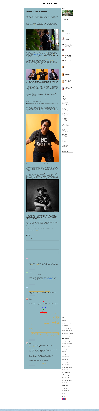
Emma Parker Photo (65, 260)
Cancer (63, 227)
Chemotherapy (64, 232)
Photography (28, 234)
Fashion (68, 271)
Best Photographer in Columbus (66, 218)
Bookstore (63, 224)
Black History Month (65, 219)
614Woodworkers (64, 211)
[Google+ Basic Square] (65, 288)
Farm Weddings (64, 271)
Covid (62, 253)
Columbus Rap (69, 247)
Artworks (67, 214)
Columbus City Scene (65, 239)
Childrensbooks (69, 232)
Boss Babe (67, 224)
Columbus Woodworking (65, 250)
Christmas (63, 234)
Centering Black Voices (65, 231)
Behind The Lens (28, 235)
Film (62, 279)
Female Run (64, 278)
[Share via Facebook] (26, 238)
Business (70, 226)
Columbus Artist (64, 237)
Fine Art (68, 281)
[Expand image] (31, 74)
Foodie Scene (64, 283)
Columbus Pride (64, 247)
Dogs (62, 258)
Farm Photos (70, 270)
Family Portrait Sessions (65, 266)
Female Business (64, 273)
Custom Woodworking (69, 257)
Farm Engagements (65, 270)
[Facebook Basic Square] (64, 288)
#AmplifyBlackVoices (65, 206)
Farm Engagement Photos (66, 268)
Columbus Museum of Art (65, 240)
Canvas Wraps (64, 229)
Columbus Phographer (65, 244)
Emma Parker (66, 258)
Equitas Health (67, 265)
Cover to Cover (69, 252)
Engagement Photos (69, 263)
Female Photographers (65, 276)
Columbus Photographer (65, 245)
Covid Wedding (69, 255)
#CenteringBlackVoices (65, 208)
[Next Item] (71, 13)
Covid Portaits (64, 255)
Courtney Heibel (64, 252)
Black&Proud (64, 221)
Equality (63, 265)
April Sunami (64, 214)
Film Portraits (64, 281)
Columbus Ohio (64, 242)
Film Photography (66, 279)
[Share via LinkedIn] (31, 238)
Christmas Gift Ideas (69, 234)
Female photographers (69, 278)
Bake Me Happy (64, 216)
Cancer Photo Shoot (68, 227)
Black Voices (70, 219)
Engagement (64, 263)
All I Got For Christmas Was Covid (67, 213)
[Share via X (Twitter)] (29, 238)
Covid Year (63, 257)
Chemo (70, 231)
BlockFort (67, 221)
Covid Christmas (66, 253)
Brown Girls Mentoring (65, 226)
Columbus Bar (69, 237)
